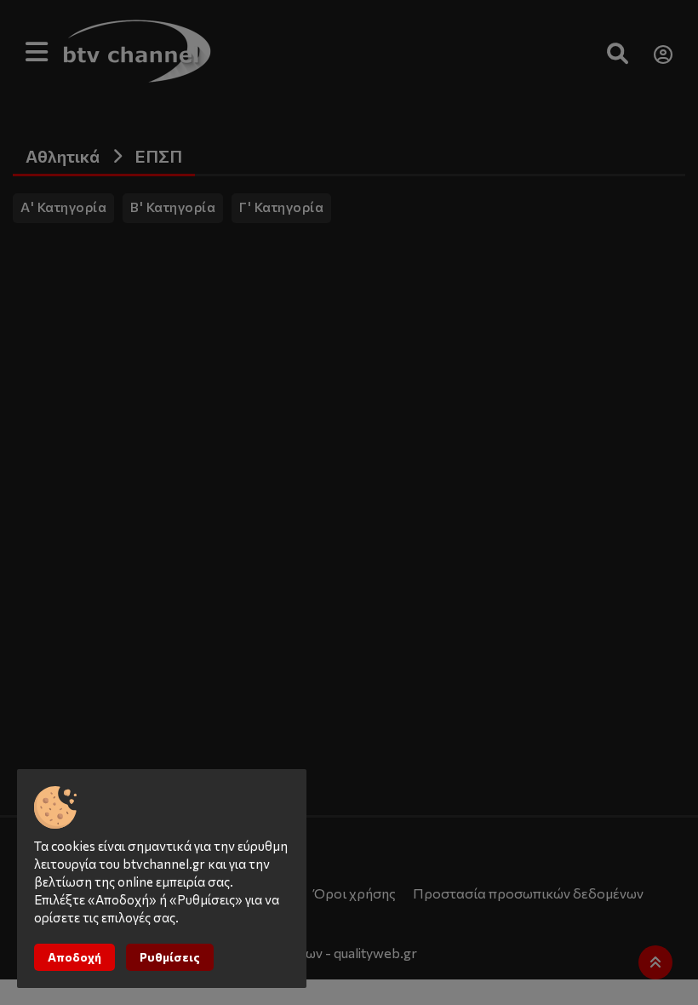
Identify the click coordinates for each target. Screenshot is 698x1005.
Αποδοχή (74, 957)
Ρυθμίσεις (170, 957)
